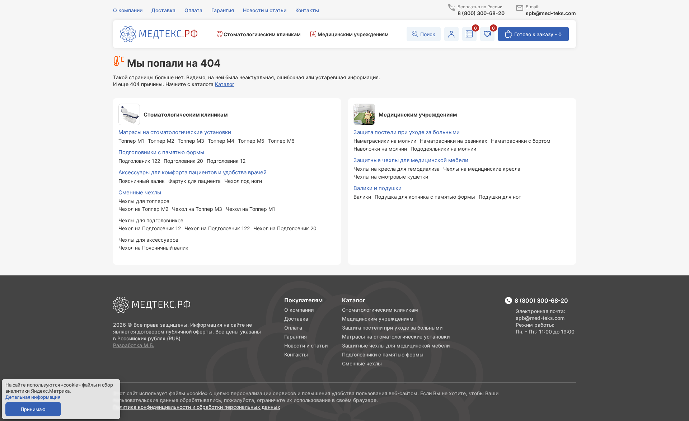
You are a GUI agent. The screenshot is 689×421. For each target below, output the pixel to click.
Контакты (296, 354)
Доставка (296, 319)
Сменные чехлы (362, 363)
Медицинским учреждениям (377, 319)
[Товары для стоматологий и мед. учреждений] (158, 34)
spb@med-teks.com (540, 318)
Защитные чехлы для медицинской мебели (396, 345)
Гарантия (295, 337)
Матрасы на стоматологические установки (396, 337)
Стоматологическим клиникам (380, 310)
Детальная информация (32, 397)
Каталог (224, 84)
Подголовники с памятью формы (382, 354)
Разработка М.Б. (133, 345)
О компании (299, 310)
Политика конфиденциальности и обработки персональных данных (196, 407)
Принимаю (33, 409)
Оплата (293, 328)
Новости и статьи (306, 345)
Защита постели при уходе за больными (392, 328)
